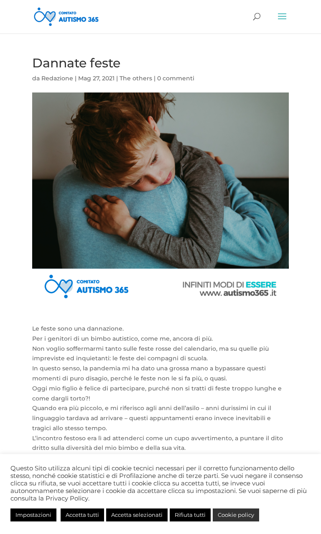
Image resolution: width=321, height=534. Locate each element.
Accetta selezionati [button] (137, 514)
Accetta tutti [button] (82, 514)
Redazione (57, 78)
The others (136, 78)
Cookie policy (236, 514)
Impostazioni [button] (33, 514)
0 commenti (175, 78)
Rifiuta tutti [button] (190, 514)
